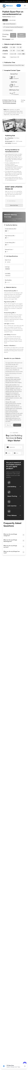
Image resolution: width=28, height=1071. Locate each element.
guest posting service (11, 403)
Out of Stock (13, 35)
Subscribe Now (14, 205)
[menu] (25, 5)
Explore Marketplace (21, 35)
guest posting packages (12, 411)
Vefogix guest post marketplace (14, 408)
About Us (9, 425)
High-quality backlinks (11, 385)
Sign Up (18, 5)
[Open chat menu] (25, 1064)
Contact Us (17, 425)
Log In (5, 20)
